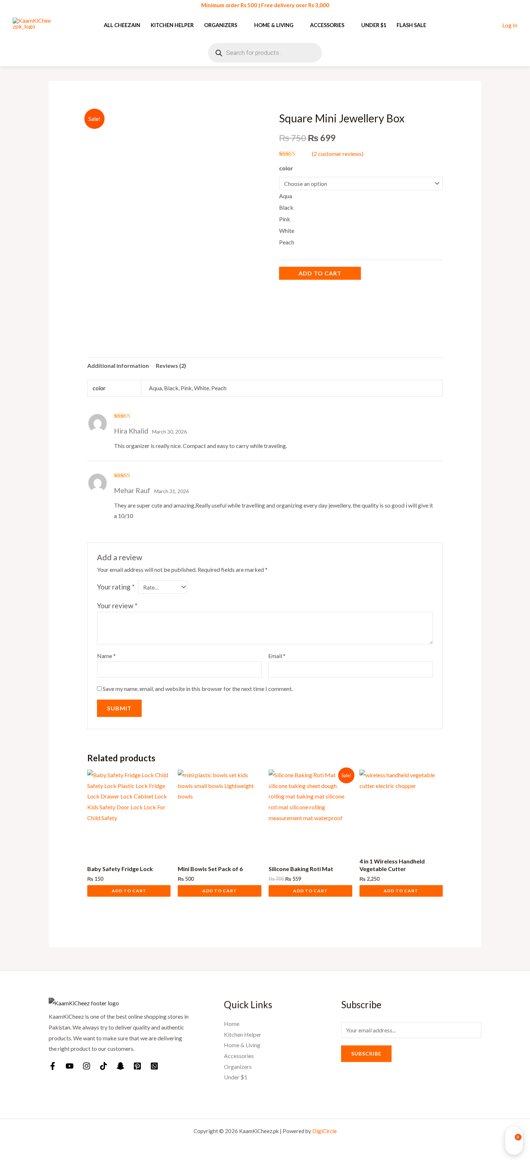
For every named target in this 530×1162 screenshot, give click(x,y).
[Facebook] (53, 1066)
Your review (117, 605)
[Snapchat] (120, 1066)
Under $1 (373, 25)
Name (106, 655)
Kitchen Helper (172, 25)
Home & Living (273, 25)
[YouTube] (70, 1066)
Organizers (220, 25)
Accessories (327, 25)
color (286, 168)
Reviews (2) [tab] (171, 365)
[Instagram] (86, 1066)
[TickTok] (103, 1066)
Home (231, 1023)
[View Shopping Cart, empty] (514, 1140)
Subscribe (366, 1053)
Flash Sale (411, 25)
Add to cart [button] (129, 890)
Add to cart (320, 273)
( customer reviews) (337, 153)
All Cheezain (122, 25)
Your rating (115, 587)
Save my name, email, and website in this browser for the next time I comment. (198, 688)
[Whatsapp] (154, 1066)
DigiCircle (324, 1131)
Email (277, 655)
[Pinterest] (137, 1066)
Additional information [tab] (118, 365)
